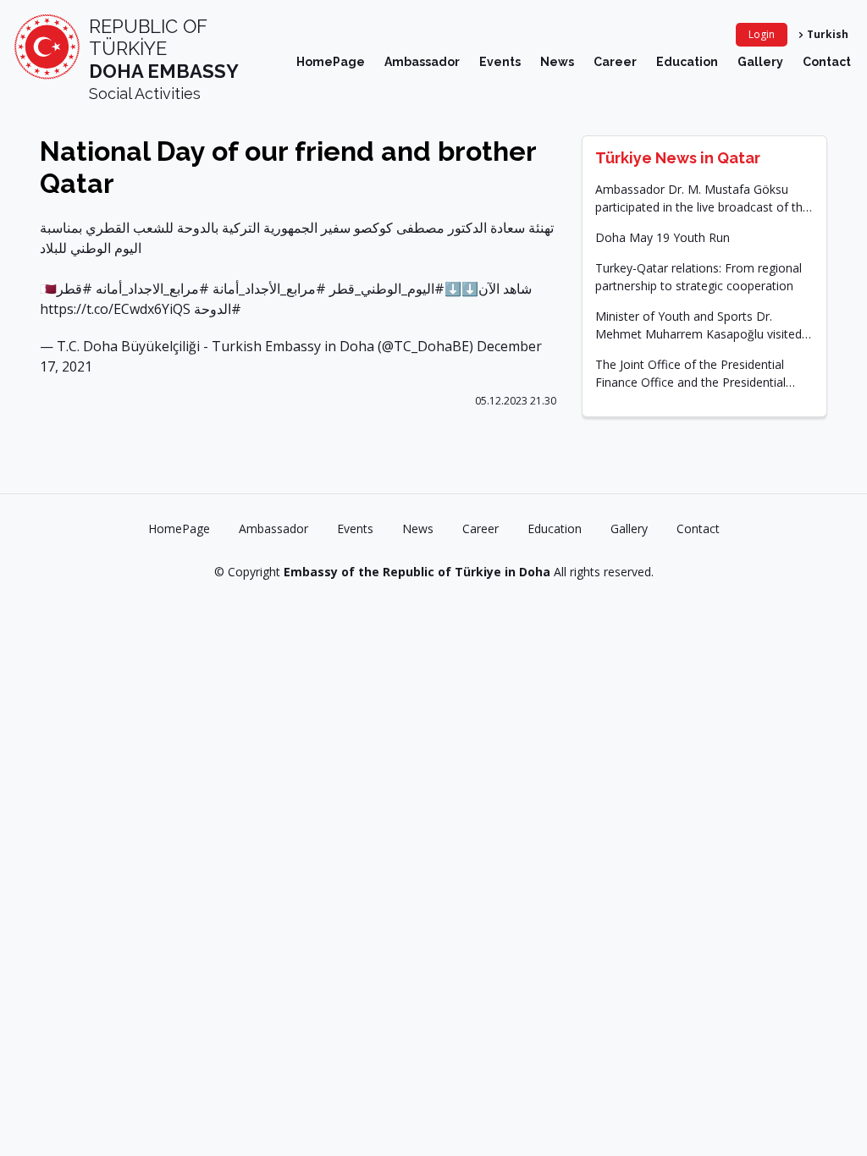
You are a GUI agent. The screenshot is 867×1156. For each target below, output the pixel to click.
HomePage (330, 62)
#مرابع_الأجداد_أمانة (269, 288)
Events (500, 62)
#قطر (74, 288)
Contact (827, 62)
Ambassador (422, 62)
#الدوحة (217, 309)
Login (761, 34)
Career (615, 62)
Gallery (760, 62)
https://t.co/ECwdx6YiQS (115, 309)
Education (687, 62)
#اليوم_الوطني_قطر (387, 288)
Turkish (827, 34)
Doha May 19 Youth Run (662, 237)
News (557, 62)
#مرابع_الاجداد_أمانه (152, 288)
